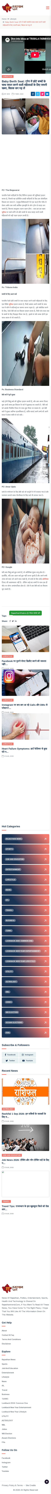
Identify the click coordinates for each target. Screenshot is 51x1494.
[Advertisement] (25, 162)
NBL (3, 1425)
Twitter (5, 1467)
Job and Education (12, 1155)
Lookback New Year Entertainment (16, 1407)
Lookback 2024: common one (15, 1403)
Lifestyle (13, 19)
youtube (29, 1061)
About (4, 1330)
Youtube (5, 1471)
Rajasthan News (8, 1359)
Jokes (4, 1429)
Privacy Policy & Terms (12, 1485)
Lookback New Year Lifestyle (14, 1412)
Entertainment (8, 1372)
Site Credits (31, 1485)
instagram (29, 1055)
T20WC (5, 1399)
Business (5, 1394)
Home (4, 19)
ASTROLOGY (8, 1109)
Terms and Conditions (11, 1339)
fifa (3, 1442)
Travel (6, 1201)
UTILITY (5, 1416)
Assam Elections (9, 1438)
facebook (11, 1055)
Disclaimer (6, 1344)
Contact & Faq (8, 1335)
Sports (4, 1364)
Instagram (6, 1462)
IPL (3, 1386)
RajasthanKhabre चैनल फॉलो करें (25, 613)
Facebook (6, 1458)
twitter (12, 1061)
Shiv (8, 94)
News (4, 1381)
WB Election (7, 1433)
